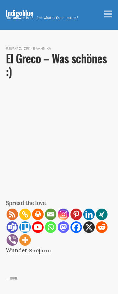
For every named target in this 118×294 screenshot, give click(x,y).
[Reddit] (102, 227)
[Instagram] (63, 214)
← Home (11, 278)
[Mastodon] (63, 227)
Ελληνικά (42, 48)
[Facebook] (76, 227)
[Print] (38, 214)
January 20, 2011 (18, 48)
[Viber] (12, 240)
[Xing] (102, 214)
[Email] (50, 214)
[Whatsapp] (50, 227)
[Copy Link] (25, 214)
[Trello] (25, 227)
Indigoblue (19, 13)
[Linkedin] (89, 214)
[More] (25, 240)
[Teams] (12, 227)
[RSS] (12, 214)
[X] (89, 227)
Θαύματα (40, 250)
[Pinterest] (76, 214)
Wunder (16, 250)
